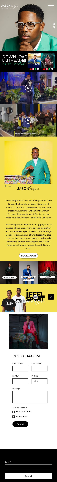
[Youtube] (30, 69)
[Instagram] (54, 23)
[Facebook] (54, 24)
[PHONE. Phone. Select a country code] (36, 381)
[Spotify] (35, 69)
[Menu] (51, 7)
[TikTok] (54, 28)
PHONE (35, 376)
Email (8, 462)
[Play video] (28, 120)
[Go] (51, 297)
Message (16, 388)
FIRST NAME (18, 363)
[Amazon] (38, 69)
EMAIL (15, 376)
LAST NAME (37, 363)
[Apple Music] (33, 69)
